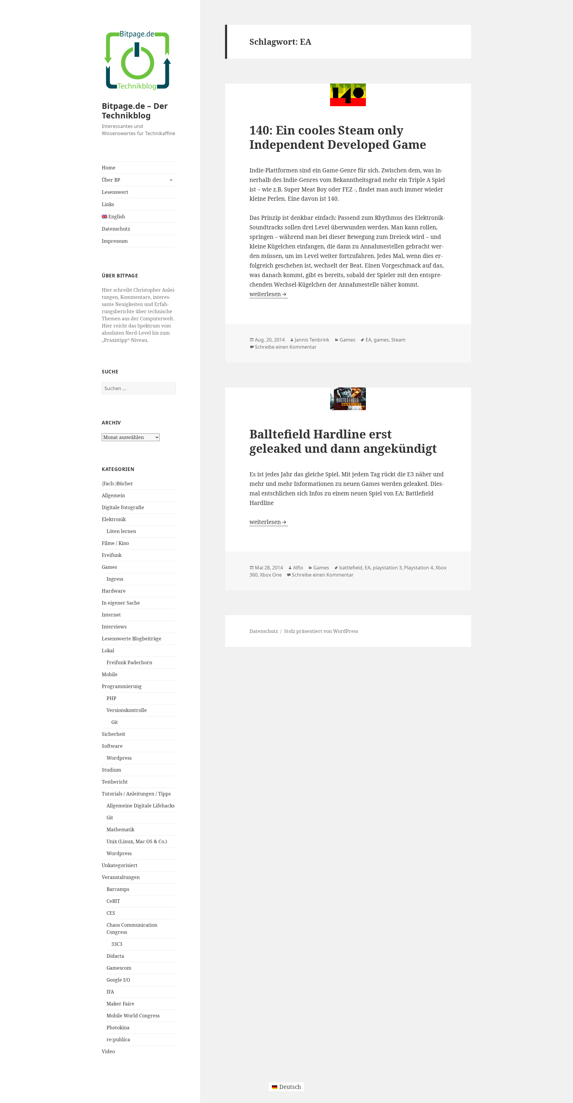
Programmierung (122, 686)
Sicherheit (113, 734)
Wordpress (119, 758)
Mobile (110, 674)
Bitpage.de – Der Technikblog (135, 110)
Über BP (111, 180)
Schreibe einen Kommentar (286, 347)
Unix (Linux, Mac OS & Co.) (137, 841)
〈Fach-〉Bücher (117, 483)
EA (368, 339)
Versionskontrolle (127, 710)
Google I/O (118, 980)
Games (109, 567)
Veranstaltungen (121, 877)
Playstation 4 (418, 567)
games (381, 339)
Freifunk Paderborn (129, 662)
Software (112, 746)
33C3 (116, 944)
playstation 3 (387, 567)
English (116, 216)
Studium (111, 770)
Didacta (115, 956)
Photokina (118, 1027)
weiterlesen (268, 294)
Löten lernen (121, 531)
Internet (111, 614)
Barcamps (118, 889)
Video (108, 1051)
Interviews (114, 626)
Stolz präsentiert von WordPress (321, 631)
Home (108, 167)
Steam (398, 339)
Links (108, 204)
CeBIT (113, 901)
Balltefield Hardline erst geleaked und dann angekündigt (343, 441)
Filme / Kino (115, 543)
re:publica (118, 1039)
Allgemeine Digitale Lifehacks (141, 805)
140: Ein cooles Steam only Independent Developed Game (337, 137)
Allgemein (113, 495)
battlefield (350, 567)
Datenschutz (116, 228)
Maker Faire (120, 1003)
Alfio (298, 567)
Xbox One (271, 574)
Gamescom (119, 968)
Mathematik (120, 829)
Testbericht (115, 781)
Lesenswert (115, 192)
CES (111, 913)
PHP (111, 698)
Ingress (115, 579)
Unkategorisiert (120, 865)
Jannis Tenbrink (312, 339)
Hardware (114, 591)
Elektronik (114, 519)
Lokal (108, 650)
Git (114, 722)
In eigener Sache (121, 603)
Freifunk (111, 555)
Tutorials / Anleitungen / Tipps (136, 793)
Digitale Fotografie (123, 507)
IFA (110, 991)
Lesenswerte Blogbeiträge (131, 638)
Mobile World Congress (133, 1015)
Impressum (115, 241)
